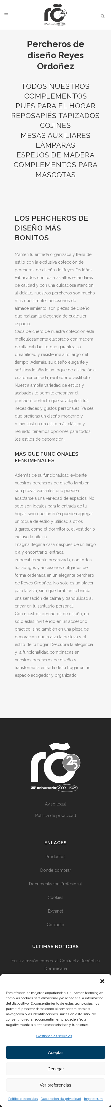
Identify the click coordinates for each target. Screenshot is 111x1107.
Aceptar (55, 1052)
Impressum (93, 1099)
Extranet (55, 911)
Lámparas (55, 145)
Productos (55, 856)
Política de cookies (23, 1099)
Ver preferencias (55, 1084)
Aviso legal (55, 804)
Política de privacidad (55, 815)
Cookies (55, 897)
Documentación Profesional (55, 884)
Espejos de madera (56, 155)
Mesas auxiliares (56, 135)
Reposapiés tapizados (55, 115)
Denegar (55, 1068)
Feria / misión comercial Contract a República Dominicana (56, 964)
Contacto (55, 924)
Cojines (55, 125)
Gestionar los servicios (54, 1036)
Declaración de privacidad (61, 1099)
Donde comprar (55, 870)
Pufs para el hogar (56, 105)
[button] (102, 981)
